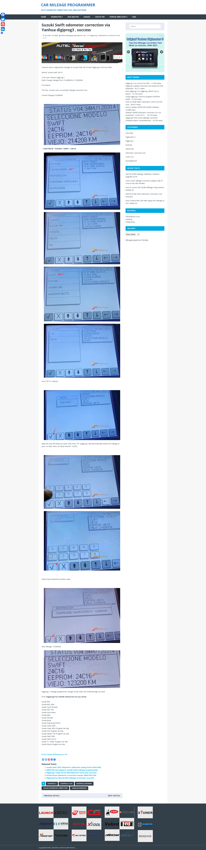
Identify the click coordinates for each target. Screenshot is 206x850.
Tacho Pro (130, 157)
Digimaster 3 (57, 17)
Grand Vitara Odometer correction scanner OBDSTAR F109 (71, 775)
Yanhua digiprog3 (79, 788)
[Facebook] (2, 14)
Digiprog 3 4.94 (66, 784)
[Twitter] (2, 19)
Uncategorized (131, 161)
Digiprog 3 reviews (84, 784)
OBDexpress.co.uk (133, 216)
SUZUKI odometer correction (55, 788)
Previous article (51, 795)
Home (43, 17)
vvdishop (129, 219)
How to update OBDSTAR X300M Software (142, 107)
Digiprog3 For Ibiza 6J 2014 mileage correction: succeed (70, 778)
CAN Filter (100, 17)
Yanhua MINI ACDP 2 (118, 17)
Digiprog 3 (94, 35)
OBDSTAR (130, 149)
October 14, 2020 (51, 35)
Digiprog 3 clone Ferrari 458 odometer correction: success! (71, 773)
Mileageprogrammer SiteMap (137, 240)
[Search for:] (144, 26)
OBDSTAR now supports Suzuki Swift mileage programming (72, 770)
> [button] (161, 52)
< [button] (128, 52)
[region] (82, 52)
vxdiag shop (130, 222)
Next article (114, 795)
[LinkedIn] (2, 29)
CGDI (134, 17)
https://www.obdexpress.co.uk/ (54, 754)
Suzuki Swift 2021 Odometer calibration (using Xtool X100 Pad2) (73, 767)
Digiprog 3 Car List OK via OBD (138, 83)
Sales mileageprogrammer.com (73, 35)
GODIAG (87, 17)
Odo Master (73, 17)
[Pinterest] (2, 24)
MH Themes (71, 848)
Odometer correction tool (109, 35)
